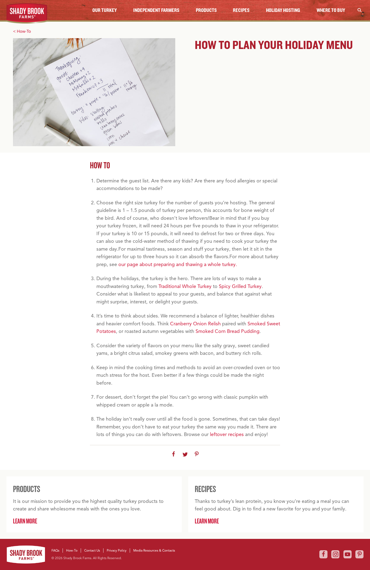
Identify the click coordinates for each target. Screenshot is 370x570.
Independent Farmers (156, 10)
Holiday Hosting (283, 10)
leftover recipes (227, 434)
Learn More (25, 521)
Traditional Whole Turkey (185, 286)
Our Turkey (104, 10)
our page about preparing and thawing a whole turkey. (177, 264)
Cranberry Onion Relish (195, 324)
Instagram (335, 554)
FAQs (55, 550)
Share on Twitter (185, 454)
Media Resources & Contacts (154, 550)
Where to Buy (331, 10)
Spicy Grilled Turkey (240, 286)
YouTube (347, 554)
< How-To (22, 31)
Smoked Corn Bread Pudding (227, 331)
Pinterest (359, 554)
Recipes (241, 10)
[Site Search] (359, 10)
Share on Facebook (173, 454)
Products (206, 10)
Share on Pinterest (197, 454)
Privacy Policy (116, 550)
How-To (71, 550)
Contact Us (92, 550)
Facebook (323, 554)
